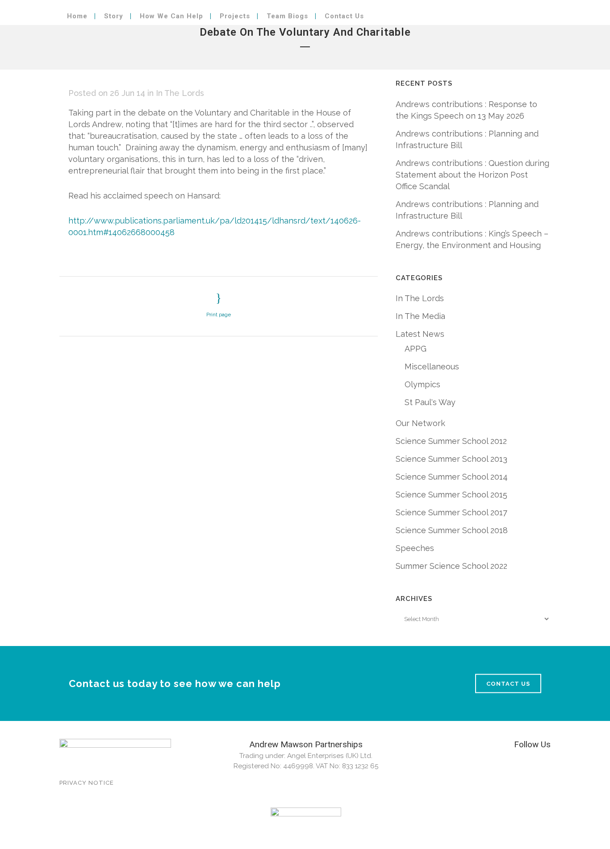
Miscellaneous (432, 366)
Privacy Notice (86, 782)
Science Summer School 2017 (451, 512)
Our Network (420, 423)
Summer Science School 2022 (451, 566)
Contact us (508, 683)
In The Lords (180, 93)
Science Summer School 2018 (452, 530)
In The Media (420, 316)
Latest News (420, 334)
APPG (415, 348)
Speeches (415, 548)
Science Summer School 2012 (451, 441)
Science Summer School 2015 (451, 494)
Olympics (422, 384)
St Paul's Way (430, 402)
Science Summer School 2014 (452, 476)
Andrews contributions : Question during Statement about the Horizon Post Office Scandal (472, 174)
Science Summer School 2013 (451, 459)
